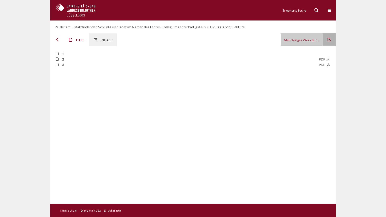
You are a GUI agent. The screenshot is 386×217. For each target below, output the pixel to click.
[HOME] (78, 10)
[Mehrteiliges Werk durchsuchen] (329, 39)
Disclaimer (113, 210)
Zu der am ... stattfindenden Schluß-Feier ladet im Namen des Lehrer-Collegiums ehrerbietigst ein (130, 27)
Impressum (69, 210)
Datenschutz (91, 210)
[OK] (316, 10)
